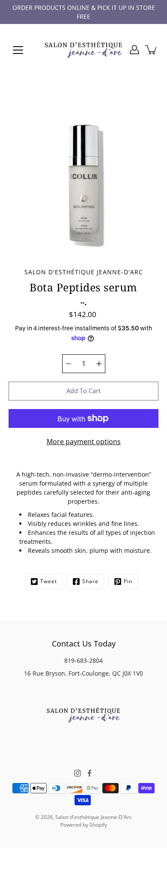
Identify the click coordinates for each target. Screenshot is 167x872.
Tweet (48, 581)
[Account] (134, 49)
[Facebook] (89, 773)
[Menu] (18, 50)
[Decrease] (68, 363)
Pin (128, 581)
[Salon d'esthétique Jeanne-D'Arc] (83, 49)
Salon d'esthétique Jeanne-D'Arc (93, 817)
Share (90, 581)
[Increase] (98, 363)
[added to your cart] (151, 49)
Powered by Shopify (83, 824)
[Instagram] (77, 773)
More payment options (84, 441)
